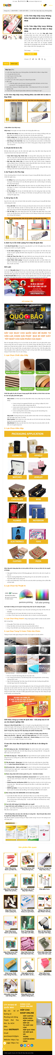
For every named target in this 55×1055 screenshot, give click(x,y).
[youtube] (28, 1045)
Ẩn (13, 69)
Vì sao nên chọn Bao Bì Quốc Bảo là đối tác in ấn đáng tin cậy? (24, 90)
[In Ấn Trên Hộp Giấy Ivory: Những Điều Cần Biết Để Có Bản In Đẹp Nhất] (7, 5)
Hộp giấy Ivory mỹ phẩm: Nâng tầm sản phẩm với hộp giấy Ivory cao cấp (27, 995)
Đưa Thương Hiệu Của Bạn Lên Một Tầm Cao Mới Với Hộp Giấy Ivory (27, 931)
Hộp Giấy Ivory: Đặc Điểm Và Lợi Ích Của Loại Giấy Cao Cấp (10, 889)
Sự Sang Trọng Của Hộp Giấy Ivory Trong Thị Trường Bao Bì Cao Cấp (44, 868)
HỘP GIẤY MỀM (23, 10)
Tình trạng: (27, 50)
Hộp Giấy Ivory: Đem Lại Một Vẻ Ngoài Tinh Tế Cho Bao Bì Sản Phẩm (10, 868)
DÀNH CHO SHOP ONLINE (26, 1005)
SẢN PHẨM (14, 10)
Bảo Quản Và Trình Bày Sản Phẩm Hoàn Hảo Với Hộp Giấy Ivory (27, 889)
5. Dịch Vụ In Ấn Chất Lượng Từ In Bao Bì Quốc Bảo (21, 79)
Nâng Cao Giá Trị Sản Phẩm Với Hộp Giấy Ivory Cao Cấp (44, 910)
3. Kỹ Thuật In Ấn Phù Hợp (14, 76)
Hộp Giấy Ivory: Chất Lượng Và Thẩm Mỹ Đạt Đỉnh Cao (10, 910)
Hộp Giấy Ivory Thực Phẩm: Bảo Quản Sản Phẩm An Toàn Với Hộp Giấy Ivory (44, 973)
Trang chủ (7, 10)
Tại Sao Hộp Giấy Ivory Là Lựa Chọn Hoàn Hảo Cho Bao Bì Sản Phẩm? (27, 910)
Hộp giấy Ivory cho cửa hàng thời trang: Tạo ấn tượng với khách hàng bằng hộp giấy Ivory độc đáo (10, 995)
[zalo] (31, 1045)
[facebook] (21, 1045)
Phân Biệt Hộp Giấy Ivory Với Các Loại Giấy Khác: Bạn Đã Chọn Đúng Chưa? (44, 953)
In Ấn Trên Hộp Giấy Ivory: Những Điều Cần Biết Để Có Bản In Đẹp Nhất (27, 72)
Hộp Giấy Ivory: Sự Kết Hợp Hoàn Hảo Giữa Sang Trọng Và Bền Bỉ (27, 953)
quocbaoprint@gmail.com (35, 1)
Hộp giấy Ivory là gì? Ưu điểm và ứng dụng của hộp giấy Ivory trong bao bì (27, 973)
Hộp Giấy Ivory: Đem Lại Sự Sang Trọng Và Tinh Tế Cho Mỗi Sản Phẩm (10, 931)
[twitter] (25, 1045)
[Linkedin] (36, 59)
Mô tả (6, 63)
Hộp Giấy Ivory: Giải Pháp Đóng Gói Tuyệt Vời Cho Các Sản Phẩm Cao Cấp (10, 953)
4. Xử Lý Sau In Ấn (12, 78)
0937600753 (22, 1)
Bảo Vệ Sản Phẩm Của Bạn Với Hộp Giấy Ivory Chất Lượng (44, 931)
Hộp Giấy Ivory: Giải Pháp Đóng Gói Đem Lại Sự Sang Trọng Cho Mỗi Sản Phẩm (27, 868)
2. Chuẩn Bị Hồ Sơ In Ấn (13, 74)
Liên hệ (31, 54)
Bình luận (14, 63)
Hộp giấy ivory (44, 889)
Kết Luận (9, 81)
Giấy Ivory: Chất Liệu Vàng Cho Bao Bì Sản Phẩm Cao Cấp (10, 973)
